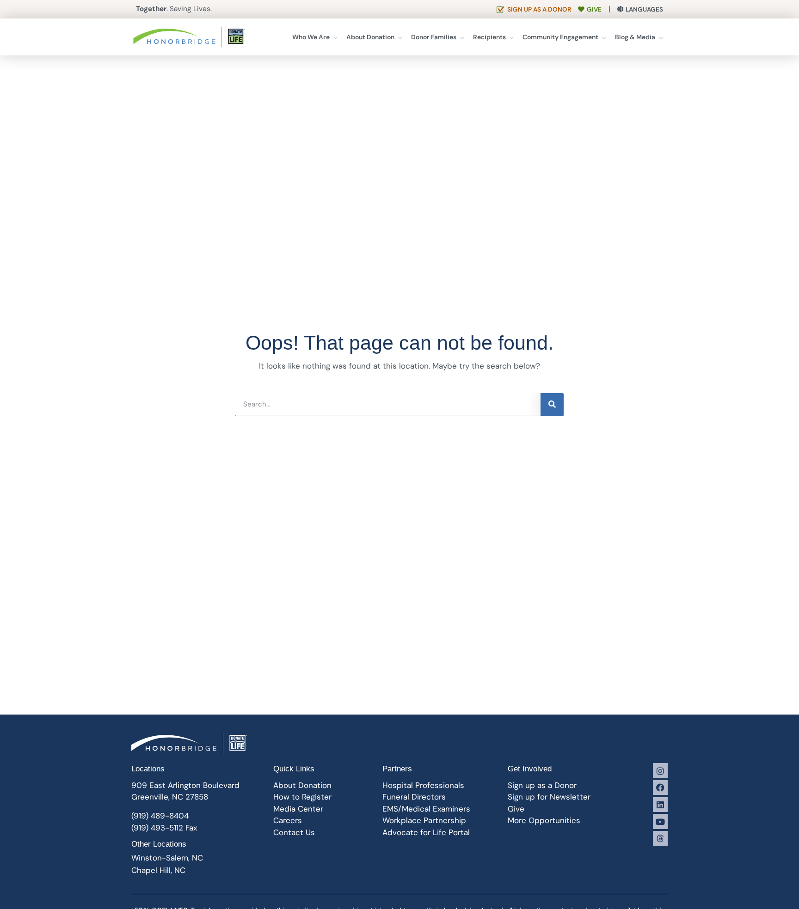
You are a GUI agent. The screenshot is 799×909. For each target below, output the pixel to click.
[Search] (552, 404)
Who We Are (311, 37)
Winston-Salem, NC (167, 858)
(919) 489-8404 (160, 816)
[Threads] (660, 838)
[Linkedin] (660, 804)
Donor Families (433, 37)
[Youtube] (660, 821)
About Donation (370, 37)
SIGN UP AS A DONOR (539, 9)
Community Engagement (560, 37)
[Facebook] (660, 787)
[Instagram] (660, 770)
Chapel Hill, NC (158, 870)
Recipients (489, 37)
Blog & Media (635, 37)
